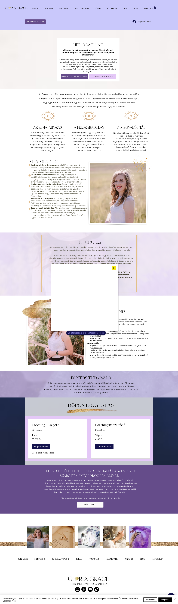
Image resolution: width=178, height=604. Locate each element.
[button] (114, 268)
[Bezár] (174, 599)
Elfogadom (165, 599)
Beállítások (150, 599)
